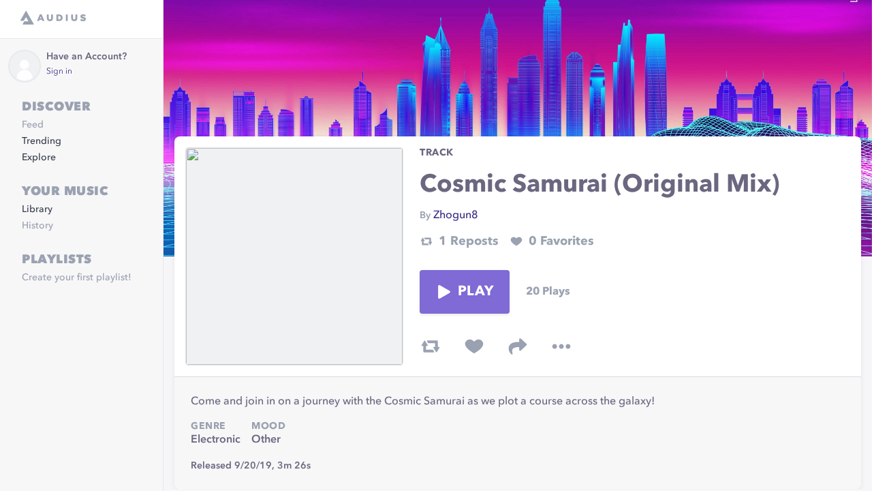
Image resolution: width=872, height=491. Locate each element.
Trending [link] (41, 141)
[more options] (561, 346)
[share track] (518, 346)
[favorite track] (474, 346)
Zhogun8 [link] (455, 215)
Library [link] (37, 209)
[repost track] (430, 346)
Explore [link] (39, 157)
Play (475, 292)
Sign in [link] (59, 72)
